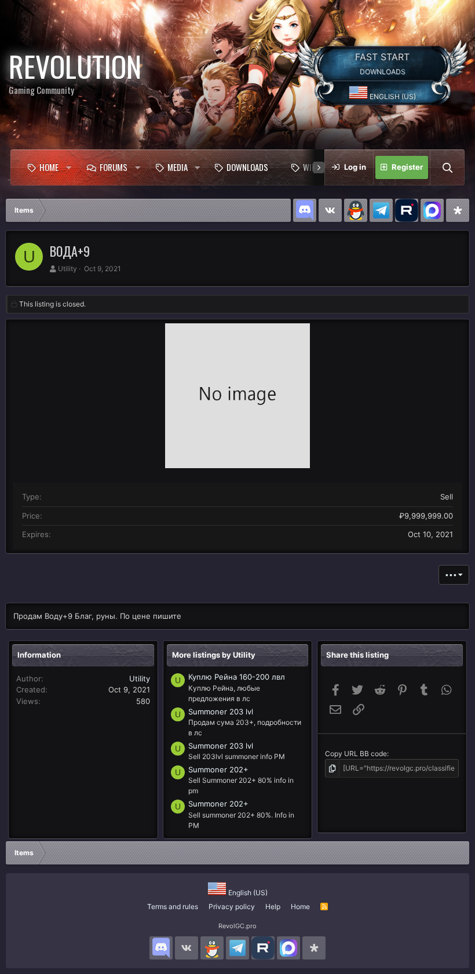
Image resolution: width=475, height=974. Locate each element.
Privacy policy (232, 906)
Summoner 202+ (218, 769)
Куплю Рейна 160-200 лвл (236, 676)
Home (49, 166)
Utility (67, 268)
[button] (69, 167)
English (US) (392, 96)
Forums (113, 166)
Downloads (247, 166)
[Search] (447, 167)
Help (272, 906)
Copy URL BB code (356, 753)
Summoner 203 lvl (220, 711)
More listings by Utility (213, 654)
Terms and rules (172, 906)
